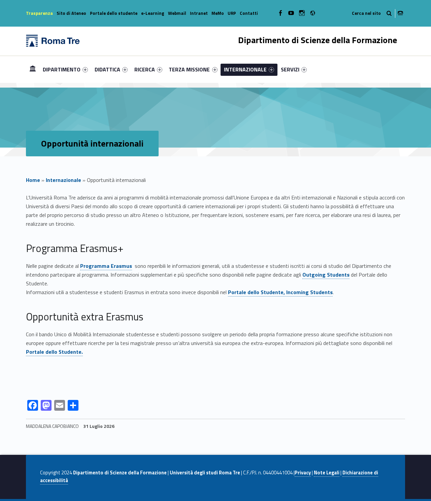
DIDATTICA (107, 69)
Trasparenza (39, 13)
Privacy (303, 472)
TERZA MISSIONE (189, 69)
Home (32, 69)
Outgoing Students (326, 275)
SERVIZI (290, 69)
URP (232, 13)
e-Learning (152, 13)
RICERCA (144, 69)
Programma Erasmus (106, 266)
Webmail (177, 13)
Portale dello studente (113, 13)
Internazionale (63, 180)
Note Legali (326, 472)
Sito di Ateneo (71, 13)
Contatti (249, 13)
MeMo (217, 13)
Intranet (199, 13)
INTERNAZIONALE (245, 69)
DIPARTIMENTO (61, 69)
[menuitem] (32, 69)
